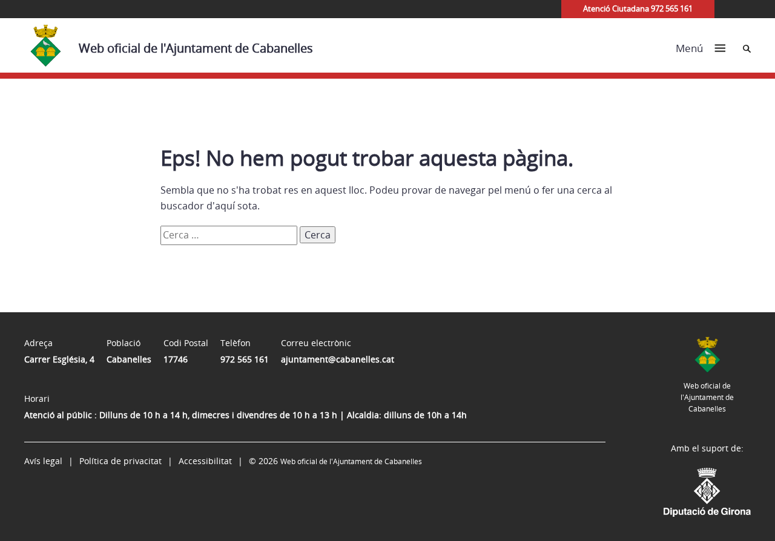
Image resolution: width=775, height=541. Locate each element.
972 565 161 (244, 359)
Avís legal (43, 461)
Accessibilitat (205, 461)
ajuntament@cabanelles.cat (337, 359)
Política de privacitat (120, 461)
